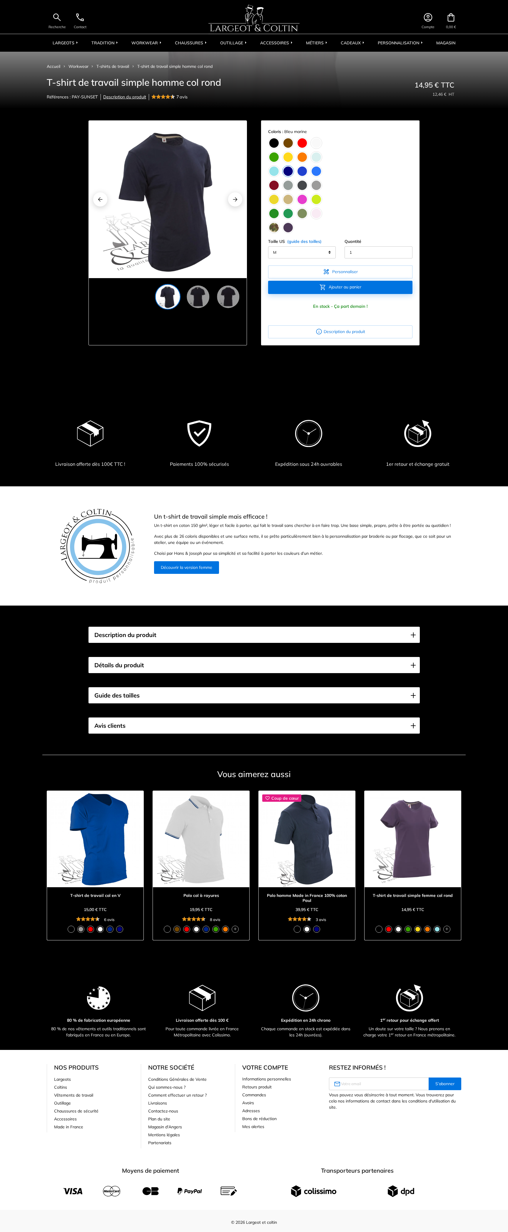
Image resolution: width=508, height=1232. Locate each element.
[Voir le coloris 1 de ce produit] (71, 929)
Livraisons (157, 1103)
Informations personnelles (266, 1079)
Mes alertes (253, 1126)
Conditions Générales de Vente (177, 1079)
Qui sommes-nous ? (167, 1087)
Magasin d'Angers (165, 1127)
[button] (254, 635)
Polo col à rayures (201, 895)
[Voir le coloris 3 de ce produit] (90, 929)
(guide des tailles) (304, 241)
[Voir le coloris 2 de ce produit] (80, 929)
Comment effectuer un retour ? (177, 1095)
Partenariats (159, 1142)
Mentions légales (164, 1134)
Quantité (353, 241)
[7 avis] (163, 97)
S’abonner (444, 1083)
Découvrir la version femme (186, 567)
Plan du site (159, 1119)
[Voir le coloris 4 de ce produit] (100, 929)
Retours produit (257, 1087)
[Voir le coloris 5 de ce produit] (109, 929)
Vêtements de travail (73, 1095)
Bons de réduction (259, 1118)
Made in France (68, 1127)
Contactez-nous (163, 1111)
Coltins (60, 1087)
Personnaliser (340, 272)
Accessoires (65, 1119)
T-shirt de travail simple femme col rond (413, 895)
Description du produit (124, 97)
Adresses (251, 1110)
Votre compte (265, 1067)
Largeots (62, 1079)
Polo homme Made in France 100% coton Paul (307, 898)
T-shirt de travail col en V (95, 895)
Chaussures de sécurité (76, 1111)
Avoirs (248, 1102)
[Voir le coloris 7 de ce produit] (225, 929)
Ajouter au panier (340, 287)
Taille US (295, 241)
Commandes (254, 1094)
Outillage (62, 1103)
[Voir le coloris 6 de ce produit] (119, 929)
